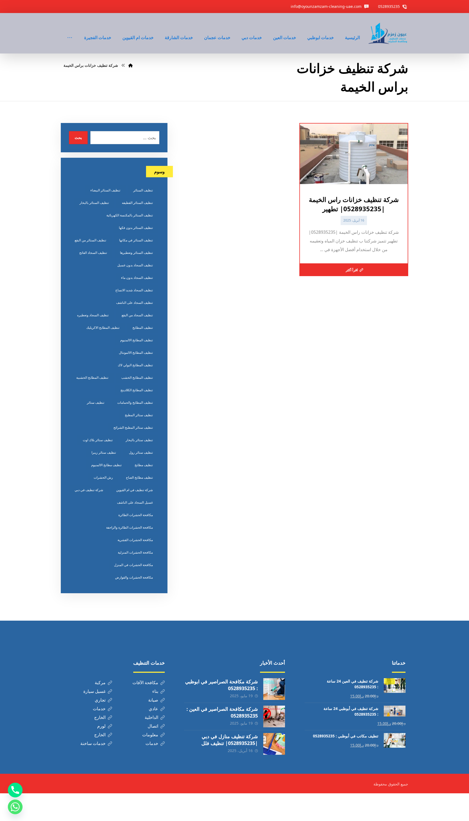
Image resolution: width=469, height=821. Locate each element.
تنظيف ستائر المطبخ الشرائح (133, 427)
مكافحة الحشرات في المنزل (133, 565)
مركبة (100, 683)
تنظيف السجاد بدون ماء (137, 277)
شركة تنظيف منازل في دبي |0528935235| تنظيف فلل (229, 739)
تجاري (100, 700)
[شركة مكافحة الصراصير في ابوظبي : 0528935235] (274, 689)
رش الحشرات (103, 477)
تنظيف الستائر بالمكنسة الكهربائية (129, 215)
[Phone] (15, 790)
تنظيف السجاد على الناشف (134, 302)
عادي (153, 709)
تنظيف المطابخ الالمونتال (136, 352)
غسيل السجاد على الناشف (135, 502)
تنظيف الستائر (143, 190)
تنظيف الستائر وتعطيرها (136, 252)
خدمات (99, 709)
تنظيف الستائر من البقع (90, 240)
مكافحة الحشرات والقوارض (134, 577)
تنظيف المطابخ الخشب (137, 377)
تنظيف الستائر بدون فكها (136, 227)
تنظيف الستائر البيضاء (105, 190)
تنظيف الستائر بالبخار (94, 202)
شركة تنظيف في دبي (89, 490)
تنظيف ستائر (95, 402)
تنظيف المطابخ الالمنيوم (136, 340)
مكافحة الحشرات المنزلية (135, 552)
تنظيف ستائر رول (141, 452)
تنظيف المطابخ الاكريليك (102, 327)
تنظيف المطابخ (142, 327)
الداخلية (151, 717)
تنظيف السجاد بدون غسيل (135, 265)
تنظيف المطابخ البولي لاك (135, 365)
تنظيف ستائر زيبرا (103, 452)
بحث (78, 137)
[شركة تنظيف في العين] (388, 33)
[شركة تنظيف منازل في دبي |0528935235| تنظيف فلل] (274, 744)
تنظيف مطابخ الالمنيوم (106, 465)
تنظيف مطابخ (144, 465)
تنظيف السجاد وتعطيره (93, 315)
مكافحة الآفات (145, 683)
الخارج (100, 717)
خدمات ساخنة (93, 743)
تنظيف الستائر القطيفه (137, 202)
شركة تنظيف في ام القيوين (134, 490)
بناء (155, 691)
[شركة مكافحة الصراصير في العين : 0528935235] (274, 716)
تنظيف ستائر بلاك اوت (98, 440)
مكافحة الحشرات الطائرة (135, 515)
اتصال (153, 726)
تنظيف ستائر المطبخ (139, 415)
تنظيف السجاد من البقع (137, 315)
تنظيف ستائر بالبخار (139, 440)
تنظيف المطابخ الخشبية (92, 377)
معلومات (150, 735)
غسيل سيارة (94, 691)
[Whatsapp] (15, 807)
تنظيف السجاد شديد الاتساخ (134, 290)
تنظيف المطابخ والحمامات (135, 402)
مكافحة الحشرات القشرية (135, 540)
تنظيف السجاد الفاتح (93, 252)
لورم (101, 726)
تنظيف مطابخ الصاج (139, 477)
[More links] (69, 30)
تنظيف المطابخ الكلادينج (137, 390)
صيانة (153, 700)
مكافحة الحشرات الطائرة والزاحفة (129, 527)
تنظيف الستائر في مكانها (136, 240)
